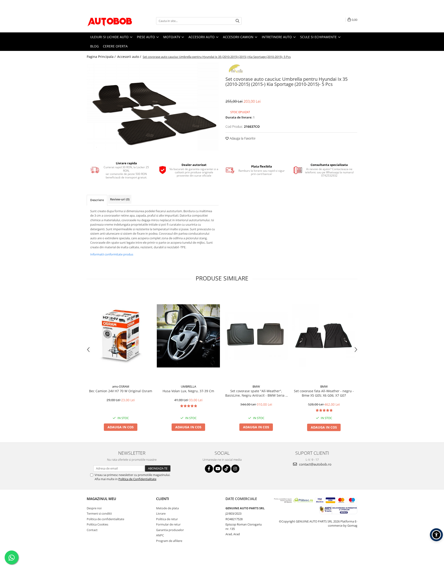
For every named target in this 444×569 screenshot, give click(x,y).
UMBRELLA (188, 386)
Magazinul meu (101, 498)
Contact (92, 530)
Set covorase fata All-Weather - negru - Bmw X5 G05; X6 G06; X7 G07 (324, 393)
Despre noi (94, 508)
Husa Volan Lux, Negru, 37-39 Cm (188, 391)
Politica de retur (167, 519)
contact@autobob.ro (314, 464)
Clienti (162, 498)
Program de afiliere (169, 541)
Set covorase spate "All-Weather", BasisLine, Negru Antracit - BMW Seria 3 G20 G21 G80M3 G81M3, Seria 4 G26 (256, 393)
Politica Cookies (97, 524)
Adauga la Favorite (242, 138)
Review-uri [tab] (120, 199)
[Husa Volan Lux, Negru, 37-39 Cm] (188, 335)
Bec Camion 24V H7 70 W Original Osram (120, 391)
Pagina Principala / (102, 56)
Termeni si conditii (99, 513)
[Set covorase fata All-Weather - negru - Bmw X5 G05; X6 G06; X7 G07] (323, 335)
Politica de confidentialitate (105, 519)
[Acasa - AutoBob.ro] (110, 21)
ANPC (160, 535)
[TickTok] (226, 469)
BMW (256, 386)
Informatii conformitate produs (111, 254)
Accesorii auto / (129, 56)
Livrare (161, 513)
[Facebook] (209, 469)
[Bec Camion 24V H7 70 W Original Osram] (120, 335)
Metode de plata (167, 508)
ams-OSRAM (120, 386)
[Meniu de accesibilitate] (436, 534)
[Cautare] (237, 21)
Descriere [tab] (97, 200)
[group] (153, 106)
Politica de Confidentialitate (137, 479)
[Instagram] (235, 469)
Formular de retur (168, 524)
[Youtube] (218, 469)
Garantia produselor (170, 530)
